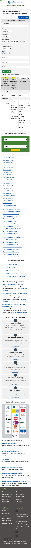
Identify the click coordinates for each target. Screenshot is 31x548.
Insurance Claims (6, 496)
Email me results (23, 17)
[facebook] (5, 539)
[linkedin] (8, 539)
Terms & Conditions (7, 504)
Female (12, 53)
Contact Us (19, 501)
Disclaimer (5, 499)
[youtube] (11, 539)
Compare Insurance (7, 494)
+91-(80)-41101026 (23, 532)
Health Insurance (6, 511)
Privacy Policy (5, 501)
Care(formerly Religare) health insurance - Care (14, 85)
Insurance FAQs (20, 496)
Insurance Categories (7, 491)
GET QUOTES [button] (6, 71)
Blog (17, 491)
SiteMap (18, 504)
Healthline (23, 81)
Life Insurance (6, 513)
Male (6, 53)
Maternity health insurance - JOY (5, 83)
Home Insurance (6, 520)
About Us (18, 499)
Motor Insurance (6, 518)
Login (15, 7)
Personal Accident (7, 523)
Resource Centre (20, 494)
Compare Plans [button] (15, 150)
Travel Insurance (6, 515)
